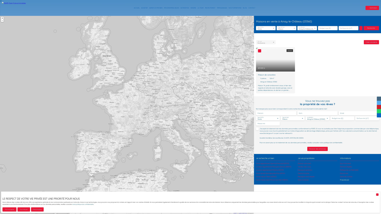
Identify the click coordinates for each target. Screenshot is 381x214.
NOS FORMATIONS (235, 8)
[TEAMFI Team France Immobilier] (16, 8)
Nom (300, 113)
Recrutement (210, 8)
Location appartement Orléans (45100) (270, 170)
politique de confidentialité (333, 143)
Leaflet (235, 213)
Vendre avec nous (304, 167)
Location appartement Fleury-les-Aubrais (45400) (273, 167)
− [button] (2, 21)
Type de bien (281, 27)
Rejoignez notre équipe (306, 177)
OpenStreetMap (243, 213)
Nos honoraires (345, 163)
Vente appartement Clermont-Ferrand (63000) (272, 163)
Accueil (137, 8)
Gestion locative (303, 173)
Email (342, 113)
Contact (251, 8)
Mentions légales (346, 167)
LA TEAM (201, 8)
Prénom (260, 113)
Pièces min (261, 123)
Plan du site (344, 173)
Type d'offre (260, 27)
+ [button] (2, 18)
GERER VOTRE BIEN (156, 8)
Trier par (259, 41)
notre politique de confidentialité (83, 204)
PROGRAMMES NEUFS (171, 8)
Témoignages (222, 8)
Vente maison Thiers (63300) (266, 177)
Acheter (144, 8)
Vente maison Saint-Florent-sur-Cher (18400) (272, 180)
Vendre (193, 8)
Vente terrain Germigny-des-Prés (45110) (270, 173)
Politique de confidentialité (349, 170)
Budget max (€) (325, 28)
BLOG (245, 8)
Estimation (185, 8)
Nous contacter (303, 180)
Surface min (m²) (346, 28)
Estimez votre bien (304, 163)
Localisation (302, 27)
